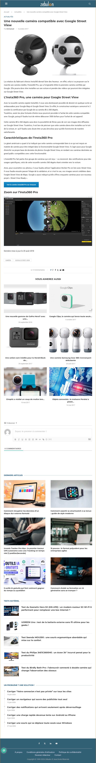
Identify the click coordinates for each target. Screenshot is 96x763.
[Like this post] (53, 270)
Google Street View (22, 260)
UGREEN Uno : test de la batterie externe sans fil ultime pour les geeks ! (55, 623)
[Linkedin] (50, 743)
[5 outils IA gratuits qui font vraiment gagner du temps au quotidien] (24, 571)
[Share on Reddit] (60, 270)
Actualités (18, 12)
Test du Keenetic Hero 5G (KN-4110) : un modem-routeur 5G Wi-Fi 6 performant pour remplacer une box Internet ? (56, 608)
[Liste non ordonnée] (33, 439)
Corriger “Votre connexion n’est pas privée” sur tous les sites (39, 691)
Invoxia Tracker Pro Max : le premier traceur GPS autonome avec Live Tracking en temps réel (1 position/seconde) (24, 550)
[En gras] (15, 439)
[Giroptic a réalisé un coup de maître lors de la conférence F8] (25, 381)
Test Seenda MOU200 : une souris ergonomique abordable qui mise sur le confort (54, 638)
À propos (18, 752)
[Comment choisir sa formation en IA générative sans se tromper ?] (71, 571)
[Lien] (43, 439)
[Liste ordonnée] (29, 439)
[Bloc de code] (40, 439)
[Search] (89, 3)
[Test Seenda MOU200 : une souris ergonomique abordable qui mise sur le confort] (11, 641)
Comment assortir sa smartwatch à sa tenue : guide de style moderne (71, 512)
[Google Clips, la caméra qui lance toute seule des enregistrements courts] (70, 298)
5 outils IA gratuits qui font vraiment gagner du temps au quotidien (24, 589)
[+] (50, 439)
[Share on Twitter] (58, 270)
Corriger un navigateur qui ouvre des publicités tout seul (37, 699)
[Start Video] (48, 221)
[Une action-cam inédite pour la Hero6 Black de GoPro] (25, 340)
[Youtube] (56, 743)
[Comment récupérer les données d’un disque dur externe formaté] (24, 494)
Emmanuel (10, 29)
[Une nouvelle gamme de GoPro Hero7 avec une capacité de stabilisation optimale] (25, 298)
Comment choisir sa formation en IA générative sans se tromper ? (67, 589)
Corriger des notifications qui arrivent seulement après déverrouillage (44, 707)
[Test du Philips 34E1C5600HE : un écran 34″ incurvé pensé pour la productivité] (11, 656)
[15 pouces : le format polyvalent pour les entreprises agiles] (71, 531)
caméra (8, 260)
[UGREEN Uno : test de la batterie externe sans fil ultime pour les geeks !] (11, 626)
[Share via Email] (63, 270)
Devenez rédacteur (42, 755)
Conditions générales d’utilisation (41, 752)
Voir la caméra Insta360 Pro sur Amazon (21, 185)
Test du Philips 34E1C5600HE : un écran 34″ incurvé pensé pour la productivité (55, 653)
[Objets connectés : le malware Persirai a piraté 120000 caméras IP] (70, 381)
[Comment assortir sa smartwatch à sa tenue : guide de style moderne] (71, 494)
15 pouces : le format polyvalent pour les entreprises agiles (69, 549)
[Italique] (19, 439)
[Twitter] (45, 743)
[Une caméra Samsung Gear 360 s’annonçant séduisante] (70, 340)
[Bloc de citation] (36, 439)
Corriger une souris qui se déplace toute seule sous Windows (39, 723)
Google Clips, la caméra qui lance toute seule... (70, 316)
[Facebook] (39, 743)
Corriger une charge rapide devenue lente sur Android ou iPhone (41, 715)
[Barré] (26, 439)
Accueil (6, 12)
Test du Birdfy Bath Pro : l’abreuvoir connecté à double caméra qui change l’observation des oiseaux (56, 669)
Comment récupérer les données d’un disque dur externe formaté (21, 512)
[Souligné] (22, 439)
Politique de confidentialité (70, 752)
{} (47, 439)
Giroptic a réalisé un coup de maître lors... (25, 399)
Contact (57, 755)
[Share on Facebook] (55, 270)
